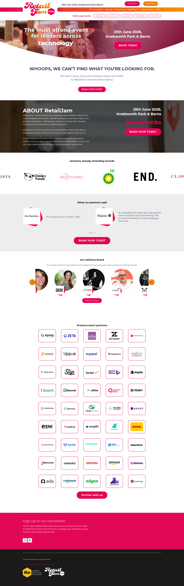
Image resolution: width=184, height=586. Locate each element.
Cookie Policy (37, 564)
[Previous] (32, 282)
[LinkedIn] (30, 540)
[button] (160, 3)
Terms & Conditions (49, 564)
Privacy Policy (27, 564)
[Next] (152, 282)
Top (179, 581)
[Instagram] (25, 540)
